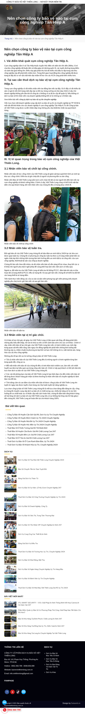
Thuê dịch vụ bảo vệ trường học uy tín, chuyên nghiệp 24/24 (41, 552)
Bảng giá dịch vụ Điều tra (28, 543)
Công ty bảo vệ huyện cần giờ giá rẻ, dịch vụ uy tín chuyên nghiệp (36, 415)
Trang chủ (8, 39)
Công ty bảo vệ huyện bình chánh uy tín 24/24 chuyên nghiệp (33, 418)
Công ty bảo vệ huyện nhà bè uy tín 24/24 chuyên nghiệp (31, 421)
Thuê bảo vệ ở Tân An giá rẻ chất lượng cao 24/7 (28, 438)
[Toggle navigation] (79, 8)
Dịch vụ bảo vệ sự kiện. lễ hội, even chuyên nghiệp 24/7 (39, 488)
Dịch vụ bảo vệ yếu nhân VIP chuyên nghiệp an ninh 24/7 (40, 525)
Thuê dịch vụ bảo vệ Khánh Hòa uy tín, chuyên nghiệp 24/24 (32, 445)
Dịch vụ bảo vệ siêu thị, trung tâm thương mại (36, 515)
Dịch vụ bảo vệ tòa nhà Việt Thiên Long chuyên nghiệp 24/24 (41, 460)
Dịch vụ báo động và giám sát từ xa (52, 667)
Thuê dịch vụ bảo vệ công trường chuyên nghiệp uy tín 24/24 (41, 497)
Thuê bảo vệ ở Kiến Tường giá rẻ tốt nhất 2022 (27, 428)
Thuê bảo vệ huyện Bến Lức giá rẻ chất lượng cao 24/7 (30, 435)
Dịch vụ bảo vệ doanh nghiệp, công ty (32, 506)
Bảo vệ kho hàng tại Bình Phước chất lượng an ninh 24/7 (40, 619)
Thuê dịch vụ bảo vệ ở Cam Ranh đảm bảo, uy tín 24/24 (30, 441)
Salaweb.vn (75, 703)
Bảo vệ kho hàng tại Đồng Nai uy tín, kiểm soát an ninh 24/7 (41, 626)
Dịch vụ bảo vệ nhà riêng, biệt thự (31, 560)
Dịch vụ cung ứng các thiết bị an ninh (32, 534)
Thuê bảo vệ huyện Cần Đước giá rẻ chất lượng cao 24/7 (31, 431)
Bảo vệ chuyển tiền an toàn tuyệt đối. (32, 469)
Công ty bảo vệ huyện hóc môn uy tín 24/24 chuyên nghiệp (32, 425)
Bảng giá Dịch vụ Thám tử (28, 478)
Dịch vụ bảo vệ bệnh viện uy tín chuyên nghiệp (36, 578)
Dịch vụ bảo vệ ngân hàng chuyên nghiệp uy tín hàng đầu (40, 569)
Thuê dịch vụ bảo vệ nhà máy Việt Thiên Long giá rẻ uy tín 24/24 (43, 588)
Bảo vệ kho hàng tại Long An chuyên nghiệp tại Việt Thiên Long (42, 633)
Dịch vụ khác (51, 672)
